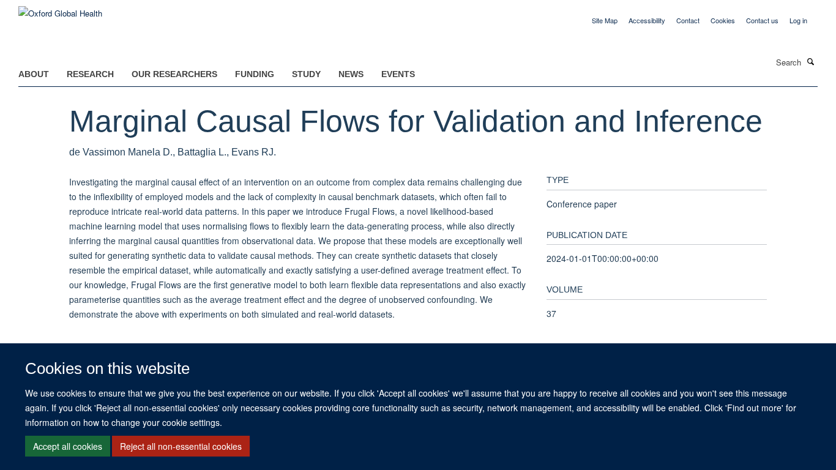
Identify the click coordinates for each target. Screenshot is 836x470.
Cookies (723, 20)
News (351, 74)
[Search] (811, 61)
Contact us (762, 20)
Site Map (605, 20)
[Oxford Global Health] (60, 9)
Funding (254, 74)
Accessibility (647, 20)
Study (306, 74)
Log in (798, 20)
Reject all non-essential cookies (181, 446)
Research (90, 74)
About (33, 74)
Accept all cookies (67, 446)
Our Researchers (174, 74)
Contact (688, 20)
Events (398, 74)
